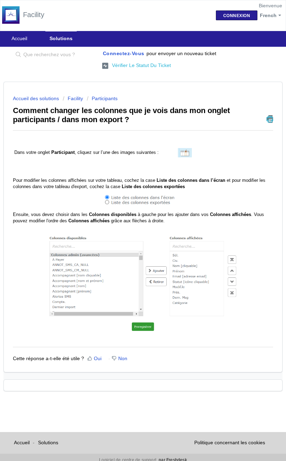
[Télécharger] (130, 227)
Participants (105, 98)
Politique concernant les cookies (229, 442)
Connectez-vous (123, 53)
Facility (75, 98)
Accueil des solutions (36, 98)
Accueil (19, 38)
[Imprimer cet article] (269, 119)
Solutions (61, 38)
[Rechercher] (17, 55)
